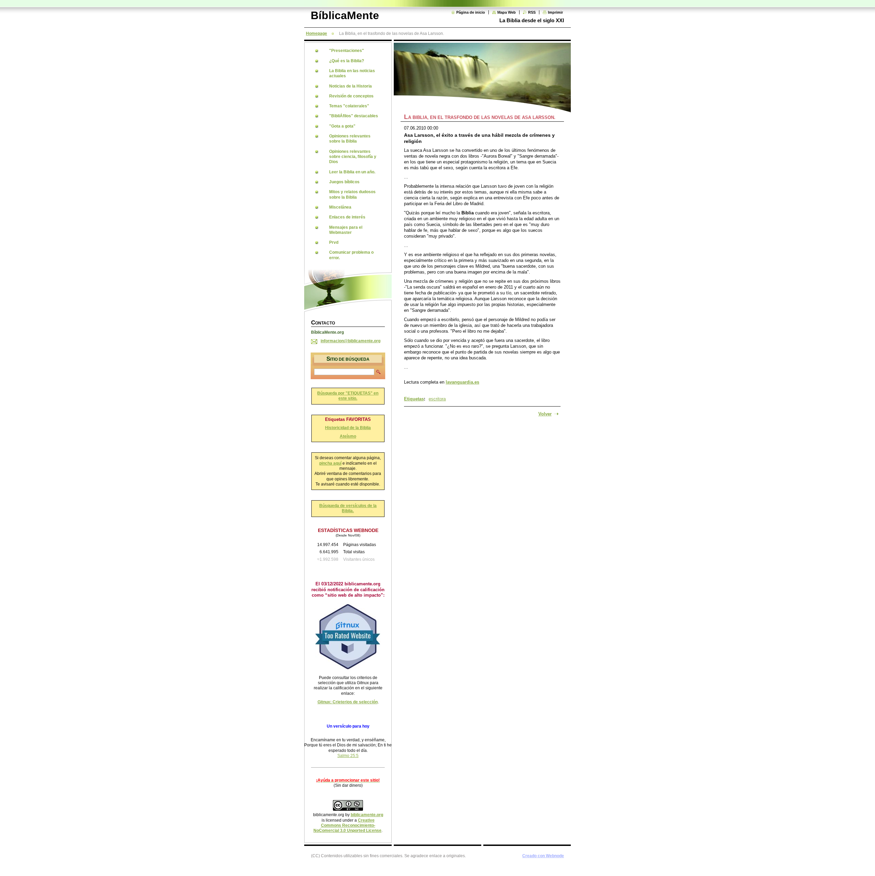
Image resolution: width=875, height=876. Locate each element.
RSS (532, 12)
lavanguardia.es (462, 382)
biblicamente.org (367, 815)
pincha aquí (330, 463)
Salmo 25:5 (348, 756)
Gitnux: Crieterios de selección (348, 702)
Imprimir (555, 12)
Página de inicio (470, 12)
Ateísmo (348, 436)
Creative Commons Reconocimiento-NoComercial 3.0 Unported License (347, 825)
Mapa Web (506, 12)
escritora (437, 398)
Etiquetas (414, 398)
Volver (545, 413)
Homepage (316, 33)
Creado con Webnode (543, 856)
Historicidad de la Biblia (348, 428)
